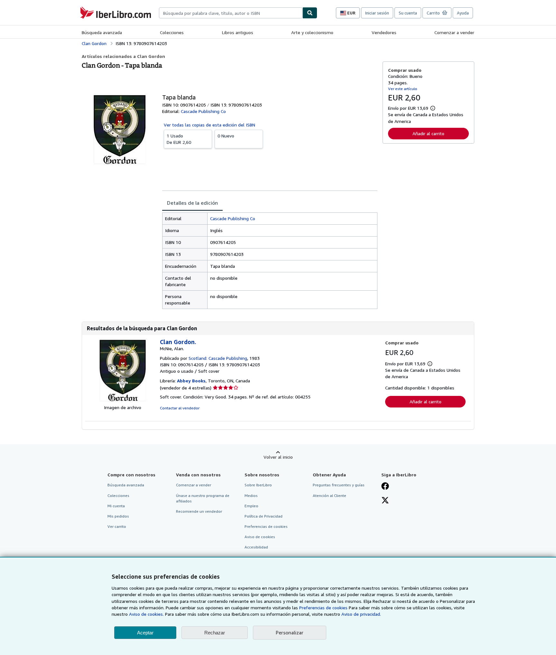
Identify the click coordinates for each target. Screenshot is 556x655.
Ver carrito (116, 526)
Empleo (251, 505)
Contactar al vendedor (179, 408)
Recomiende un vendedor (199, 511)
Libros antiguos (237, 32)
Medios (251, 495)
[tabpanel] (269, 260)
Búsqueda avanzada (102, 32)
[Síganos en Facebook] (385, 487)
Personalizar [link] (289, 632)
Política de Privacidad (264, 516)
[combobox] (230, 12)
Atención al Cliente (329, 495)
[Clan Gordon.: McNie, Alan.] (122, 401)
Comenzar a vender (454, 32)
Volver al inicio (278, 457)
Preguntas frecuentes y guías (339, 484)
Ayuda (463, 12)
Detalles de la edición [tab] (192, 203)
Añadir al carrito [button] (428, 133)
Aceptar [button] (145, 632)
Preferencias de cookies (323, 607)
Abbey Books (191, 380)
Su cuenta (408, 12)
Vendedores (384, 32)
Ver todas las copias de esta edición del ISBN (209, 124)
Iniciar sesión (377, 12)
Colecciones (172, 32)
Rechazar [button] (214, 632)
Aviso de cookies (260, 536)
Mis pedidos (118, 516)
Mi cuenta (116, 505)
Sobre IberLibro (258, 484)
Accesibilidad (256, 547)
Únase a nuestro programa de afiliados (202, 498)
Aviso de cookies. (146, 614)
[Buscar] (310, 12)
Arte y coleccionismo (312, 32)
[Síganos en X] (385, 501)
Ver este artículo (402, 88)
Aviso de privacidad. (361, 614)
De (179, 139)
